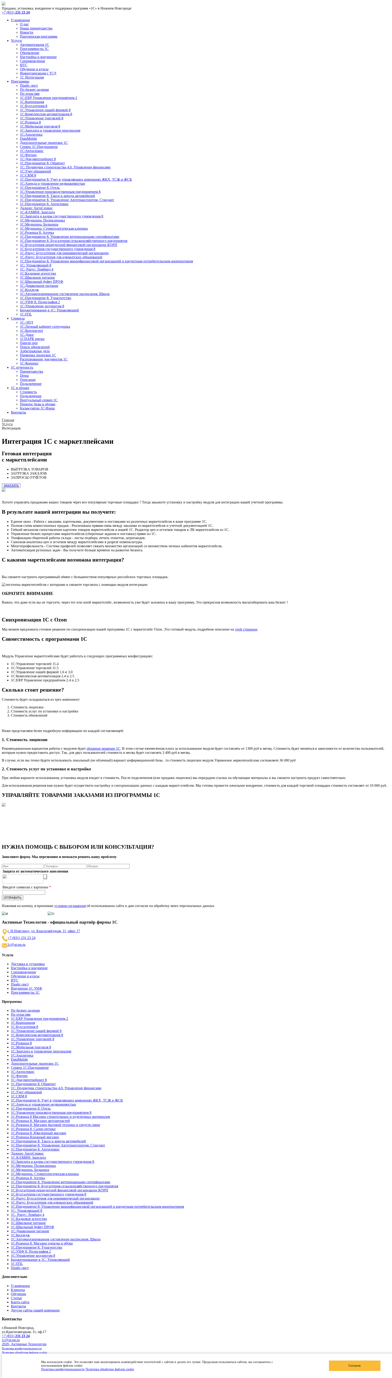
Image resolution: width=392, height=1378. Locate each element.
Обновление (29, 53)
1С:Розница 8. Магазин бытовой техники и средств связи (55, 1125)
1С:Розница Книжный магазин (35, 1137)
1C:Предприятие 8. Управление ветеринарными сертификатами (69, 237)
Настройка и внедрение (38, 57)
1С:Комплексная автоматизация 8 (46, 114)
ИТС (23, 65)
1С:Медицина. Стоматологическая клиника (54, 228)
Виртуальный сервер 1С (39, 400)
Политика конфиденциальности (63, 1369)
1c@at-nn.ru (16, 945)
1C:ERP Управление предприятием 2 (48, 98)
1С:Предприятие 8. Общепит (42, 163)
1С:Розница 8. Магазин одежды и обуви (42, 1243)
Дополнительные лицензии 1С (44, 143)
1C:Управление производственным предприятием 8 (60, 192)
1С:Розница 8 (30, 122)
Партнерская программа (38, 36)
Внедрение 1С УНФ (26, 988)
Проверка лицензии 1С (38, 355)
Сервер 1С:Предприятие (39, 147)
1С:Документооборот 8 (38, 159)
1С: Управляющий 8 (35, 265)
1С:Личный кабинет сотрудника (45, 326)
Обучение (18, 1294)
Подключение (31, 384)
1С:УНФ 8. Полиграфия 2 (40, 302)
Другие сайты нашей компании (35, 1310)
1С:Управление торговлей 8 (41, 118)
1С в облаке (20, 388)
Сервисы (18, 318)
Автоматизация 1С (34, 45)
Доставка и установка (28, 964)
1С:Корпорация (32, 102)
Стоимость (28, 392)
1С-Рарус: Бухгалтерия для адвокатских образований (61, 257)
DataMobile (28, 139)
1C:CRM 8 (28, 175)
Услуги (16, 40)
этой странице (246, 629)
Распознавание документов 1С (44, 359)
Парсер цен (29, 343)
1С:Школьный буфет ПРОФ (41, 281)
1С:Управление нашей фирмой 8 (45, 110)
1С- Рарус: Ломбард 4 (36, 269)
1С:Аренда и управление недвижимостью (52, 183)
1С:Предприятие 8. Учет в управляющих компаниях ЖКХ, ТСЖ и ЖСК (76, 179)
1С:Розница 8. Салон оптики (33, 1129)
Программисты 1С (34, 49)
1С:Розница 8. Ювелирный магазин (38, 1133)
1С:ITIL (26, 314)
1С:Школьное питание (37, 277)
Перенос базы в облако (37, 404)
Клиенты (18, 1290)
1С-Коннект (29, 363)
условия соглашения (70, 906)
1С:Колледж (29, 290)
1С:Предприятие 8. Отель (40, 188)
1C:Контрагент (31, 331)
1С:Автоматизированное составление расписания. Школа (65, 294)
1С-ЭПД (26, 322)
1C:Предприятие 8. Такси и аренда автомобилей (57, 196)
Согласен (354, 1365)
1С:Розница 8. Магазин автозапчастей (40, 1121)
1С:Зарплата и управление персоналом (50, 130)
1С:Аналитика (31, 134)
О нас (24, 24)
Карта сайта (20, 1302)
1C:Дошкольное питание (39, 286)
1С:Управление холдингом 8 (42, 306)
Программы (20, 81)
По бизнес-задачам (34, 89)
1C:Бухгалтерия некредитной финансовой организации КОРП (68, 245)
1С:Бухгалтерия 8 (33, 106)
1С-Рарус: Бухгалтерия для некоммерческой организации (64, 253)
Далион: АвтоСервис (36, 208)
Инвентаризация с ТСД (38, 73)
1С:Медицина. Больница (39, 224)
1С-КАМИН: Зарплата (37, 212)
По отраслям (29, 94)
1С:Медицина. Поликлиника (42, 220)
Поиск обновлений (35, 347)
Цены (24, 375)
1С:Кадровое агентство (38, 273)
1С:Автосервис (32, 151)
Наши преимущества (36, 28)
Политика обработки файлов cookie (110, 1369)
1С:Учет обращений (35, 171)
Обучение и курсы (34, 69)
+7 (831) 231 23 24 (21, 938)
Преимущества (31, 371)
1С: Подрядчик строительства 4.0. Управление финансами (65, 167)
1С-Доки (27, 335)
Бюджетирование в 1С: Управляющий (49, 310)
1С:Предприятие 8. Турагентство (45, 298)
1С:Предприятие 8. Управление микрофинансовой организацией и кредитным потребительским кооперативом (106, 261)
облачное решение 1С (103, 748)
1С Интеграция (32, 77)
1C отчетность (22, 367)
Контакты (18, 412)
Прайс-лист (29, 85)
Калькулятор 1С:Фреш (37, 408)
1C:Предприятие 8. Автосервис (44, 204)
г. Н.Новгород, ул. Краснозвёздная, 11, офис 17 (43, 931)
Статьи (16, 1298)
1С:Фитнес (28, 155)
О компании (20, 20)
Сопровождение (32, 61)
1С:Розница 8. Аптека (37, 232)
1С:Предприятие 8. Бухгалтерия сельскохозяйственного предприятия (73, 241)
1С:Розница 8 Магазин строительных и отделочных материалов (60, 1117)
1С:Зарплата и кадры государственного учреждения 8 (61, 216)
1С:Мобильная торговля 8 (40, 126)
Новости (26, 32)
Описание (28, 380)
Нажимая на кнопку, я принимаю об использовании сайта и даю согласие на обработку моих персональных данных (108, 906)
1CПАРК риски (32, 339)
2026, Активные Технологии (24, 1344)
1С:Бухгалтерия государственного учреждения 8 (57, 249)
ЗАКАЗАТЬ (11, 485)
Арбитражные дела (35, 351)
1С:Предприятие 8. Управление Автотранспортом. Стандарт (67, 200)
